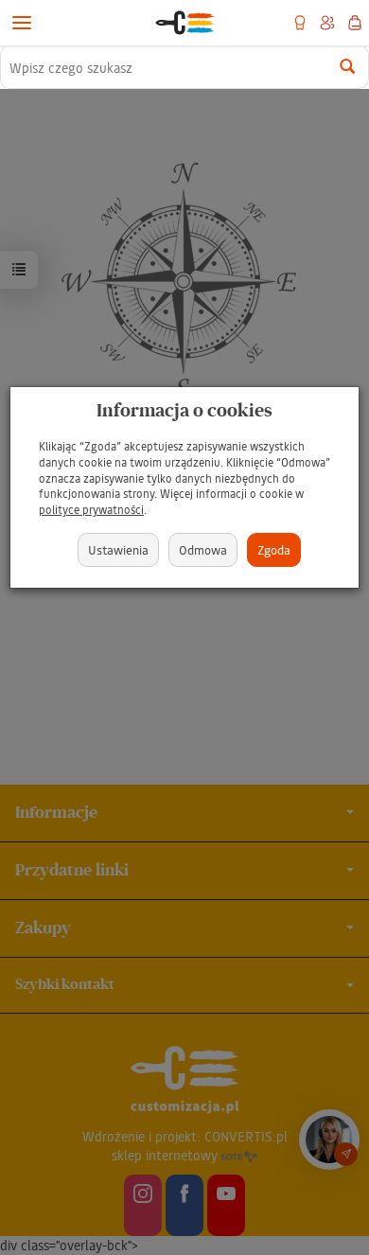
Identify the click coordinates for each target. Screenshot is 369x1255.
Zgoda (273, 549)
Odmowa (203, 549)
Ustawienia (118, 549)
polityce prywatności (91, 510)
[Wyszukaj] (347, 67)
